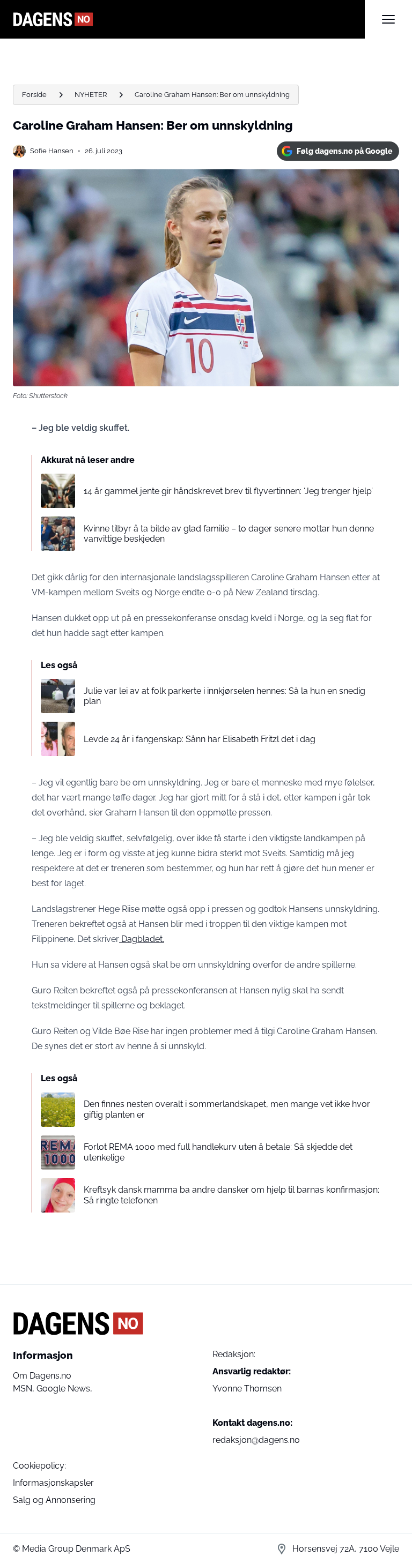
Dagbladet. (141, 939)
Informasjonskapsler (53, 1483)
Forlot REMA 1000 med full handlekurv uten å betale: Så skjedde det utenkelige (218, 1152)
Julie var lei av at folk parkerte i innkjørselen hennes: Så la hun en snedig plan (224, 696)
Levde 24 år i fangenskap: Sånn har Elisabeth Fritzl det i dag (199, 739)
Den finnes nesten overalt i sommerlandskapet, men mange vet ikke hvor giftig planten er (227, 1109)
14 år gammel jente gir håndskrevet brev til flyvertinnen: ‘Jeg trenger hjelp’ (228, 491)
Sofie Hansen (51, 151)
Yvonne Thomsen (247, 1388)
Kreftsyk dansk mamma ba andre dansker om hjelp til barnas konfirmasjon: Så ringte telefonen (231, 1195)
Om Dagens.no (42, 1376)
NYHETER (91, 95)
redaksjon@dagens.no (256, 1440)
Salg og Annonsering (54, 1500)
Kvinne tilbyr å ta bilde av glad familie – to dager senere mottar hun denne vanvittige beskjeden (229, 533)
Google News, (64, 1388)
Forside (34, 95)
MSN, (24, 1388)
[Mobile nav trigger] (388, 19)
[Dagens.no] (189, 19)
